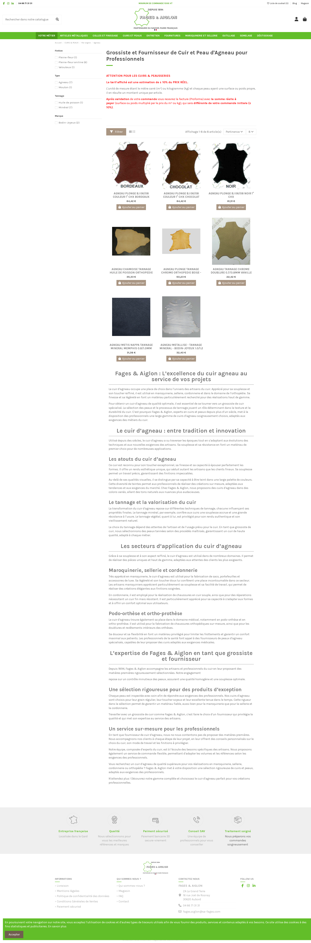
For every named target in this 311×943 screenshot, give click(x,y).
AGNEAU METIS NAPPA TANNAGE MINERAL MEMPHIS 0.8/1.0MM (131, 346)
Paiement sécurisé (69, 906)
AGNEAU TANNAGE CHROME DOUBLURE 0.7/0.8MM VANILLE (231, 270)
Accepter (14, 934)
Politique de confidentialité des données (83, 896)
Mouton (65, 87)
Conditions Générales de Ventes (77, 901)
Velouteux (67, 67)
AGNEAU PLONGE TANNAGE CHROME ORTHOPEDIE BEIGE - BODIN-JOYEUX (181, 270)
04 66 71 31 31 (191, 905)
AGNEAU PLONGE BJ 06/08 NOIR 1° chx (231, 195)
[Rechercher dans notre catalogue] (57, 19)
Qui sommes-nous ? (132, 885)
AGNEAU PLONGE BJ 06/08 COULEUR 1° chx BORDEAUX (131, 195)
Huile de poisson (71, 102)
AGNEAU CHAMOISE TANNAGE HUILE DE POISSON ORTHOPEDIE (131, 270)
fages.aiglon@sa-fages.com (201, 911)
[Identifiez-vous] (296, 19)
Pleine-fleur (68, 57)
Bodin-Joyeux (69, 122)
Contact (124, 901)
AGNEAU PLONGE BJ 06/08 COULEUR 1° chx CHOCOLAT (181, 195)
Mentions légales (68, 891)
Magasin (305, 3)
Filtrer (118, 132)
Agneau (65, 82)
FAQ (121, 896)
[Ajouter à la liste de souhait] (128, 189)
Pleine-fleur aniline (73, 62)
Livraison (63, 885)
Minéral (65, 107)
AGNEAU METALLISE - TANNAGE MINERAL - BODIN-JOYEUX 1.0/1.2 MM (181, 346)
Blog (295, 3)
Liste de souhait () (279, 3)
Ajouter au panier (133, 207)
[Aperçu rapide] (134, 189)
